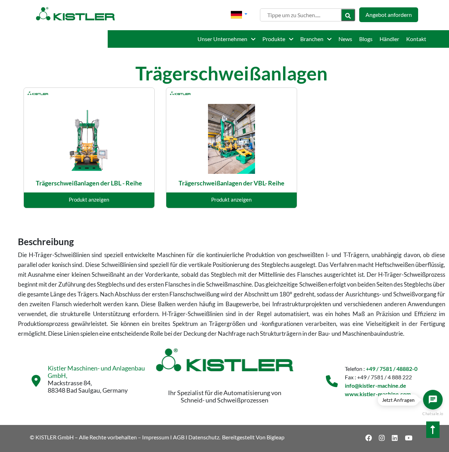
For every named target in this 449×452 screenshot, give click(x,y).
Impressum (155, 437)
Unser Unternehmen (222, 38)
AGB (179, 437)
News (345, 38)
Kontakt (416, 38)
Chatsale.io (432, 413)
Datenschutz (203, 437)
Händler (389, 38)
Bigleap (275, 437)
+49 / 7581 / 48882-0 (391, 368)
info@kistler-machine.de (375, 385)
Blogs (366, 38)
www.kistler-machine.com (378, 394)
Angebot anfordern (389, 14)
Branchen (312, 38)
